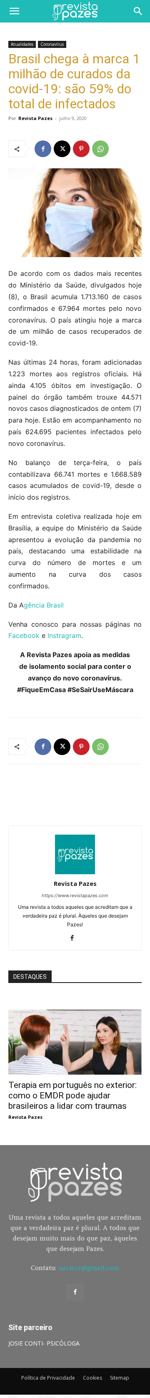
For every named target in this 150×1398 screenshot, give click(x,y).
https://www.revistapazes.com (75, 895)
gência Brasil (44, 605)
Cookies (92, 1377)
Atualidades (22, 44)
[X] (62, 148)
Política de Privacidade (48, 1377)
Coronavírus (52, 44)
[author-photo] (75, 871)
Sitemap (119, 1377)
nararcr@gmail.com (88, 1268)
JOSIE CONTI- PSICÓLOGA (44, 1343)
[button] (14, 11)
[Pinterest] (81, 148)
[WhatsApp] (100, 148)
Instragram (64, 635)
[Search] (138, 11)
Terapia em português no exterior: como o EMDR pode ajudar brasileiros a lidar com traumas (72, 1095)
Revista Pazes (35, 118)
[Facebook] (43, 148)
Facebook (24, 635)
